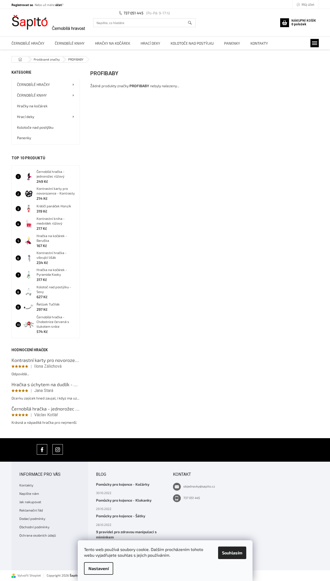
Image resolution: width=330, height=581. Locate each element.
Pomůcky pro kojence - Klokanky (124, 500)
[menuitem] (28, 43)
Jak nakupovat (30, 502)
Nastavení (98, 568)
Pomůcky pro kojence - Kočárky (122, 484)
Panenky (24, 138)
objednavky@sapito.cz (199, 486)
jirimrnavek (57, 449)
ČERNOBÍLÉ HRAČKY (33, 84)
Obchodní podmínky (34, 527)
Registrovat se (22, 5)
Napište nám (29, 493)
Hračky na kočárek (32, 106)
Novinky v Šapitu (42, 449)
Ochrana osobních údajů (37, 535)
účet (58, 5)
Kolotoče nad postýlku (35, 127)
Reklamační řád (31, 510)
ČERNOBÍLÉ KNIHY (32, 95)
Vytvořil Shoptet (29, 575)
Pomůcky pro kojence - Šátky (120, 516)
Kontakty (26, 485)
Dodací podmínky (32, 519)
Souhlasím (232, 552)
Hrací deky (25, 116)
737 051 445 (133, 13)
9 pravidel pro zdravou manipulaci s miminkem (126, 534)
